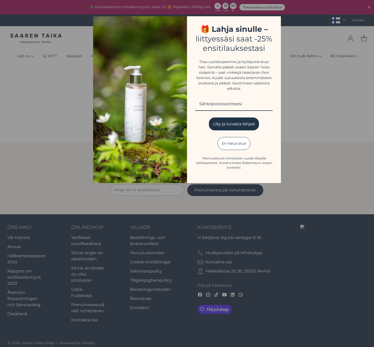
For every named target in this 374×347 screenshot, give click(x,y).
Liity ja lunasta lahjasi (234, 124)
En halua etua (234, 143)
